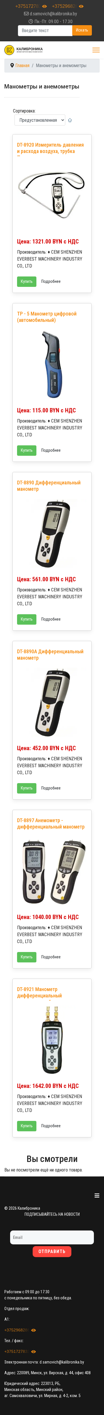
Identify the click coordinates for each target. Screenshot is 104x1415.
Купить (27, 281)
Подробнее (51, 281)
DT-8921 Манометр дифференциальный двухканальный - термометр (48, 995)
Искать (82, 30)
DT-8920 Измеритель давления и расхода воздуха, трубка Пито (50, 151)
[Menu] (96, 50)
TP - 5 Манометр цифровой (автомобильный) (47, 317)
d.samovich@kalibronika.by (53, 13)
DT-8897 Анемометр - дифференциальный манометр (51, 823)
